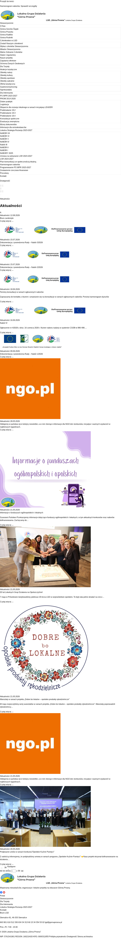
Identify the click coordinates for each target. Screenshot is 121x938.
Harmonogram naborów (10, 165)
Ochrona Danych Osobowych (12, 64)
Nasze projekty (6, 58)
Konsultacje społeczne (9, 119)
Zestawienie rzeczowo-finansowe (14, 170)
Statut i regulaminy (8, 55)
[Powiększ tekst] (2, 186)
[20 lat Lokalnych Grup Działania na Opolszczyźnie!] (45, 587)
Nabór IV (3, 323)
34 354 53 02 (38, 922)
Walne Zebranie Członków (11, 52)
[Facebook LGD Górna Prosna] (1, 893)
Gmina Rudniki (6, 38)
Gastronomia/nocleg (8, 87)
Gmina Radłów (6, 35)
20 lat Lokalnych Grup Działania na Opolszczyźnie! (21, 592)
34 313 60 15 (27, 922)
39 (5, 867)
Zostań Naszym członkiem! (11, 43)
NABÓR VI (4, 136)
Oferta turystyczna (7, 84)
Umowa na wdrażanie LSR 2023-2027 (16, 156)
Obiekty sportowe (7, 78)
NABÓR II (4, 147)
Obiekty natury (6, 72)
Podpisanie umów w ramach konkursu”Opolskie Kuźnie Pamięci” (27, 852)
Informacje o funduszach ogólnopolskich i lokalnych (21, 513)
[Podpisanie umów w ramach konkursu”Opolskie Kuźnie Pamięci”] (45, 846)
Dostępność (72, 937)
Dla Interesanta (6, 93)
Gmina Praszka (6, 32)
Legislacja (4, 104)
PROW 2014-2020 (8, 99)
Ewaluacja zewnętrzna (9, 121)
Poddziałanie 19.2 (7, 110)
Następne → (11, 868)
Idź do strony (5, 871)
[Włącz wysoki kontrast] (0, 186)
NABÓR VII (5, 133)
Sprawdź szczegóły (29, 6)
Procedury (4, 173)
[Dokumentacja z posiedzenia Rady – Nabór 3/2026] (45, 237)
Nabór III (3, 145)
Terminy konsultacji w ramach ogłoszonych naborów (22, 292)
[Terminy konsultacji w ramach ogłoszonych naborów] (36, 286)
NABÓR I (4, 150)
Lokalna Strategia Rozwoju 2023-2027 (16, 130)
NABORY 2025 (6, 153)
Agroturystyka (6, 90)
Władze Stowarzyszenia (10, 49)
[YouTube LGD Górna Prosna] (4, 893)
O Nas (2, 26)
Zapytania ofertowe (8, 61)
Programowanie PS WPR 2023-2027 (15, 167)
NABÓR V (4, 139)
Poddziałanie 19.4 (7, 116)
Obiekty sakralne (7, 81)
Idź (22, 871)
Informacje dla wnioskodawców (13, 127)
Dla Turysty (4, 66)
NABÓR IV (4, 142)
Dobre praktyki (6, 102)
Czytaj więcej (7, 221)
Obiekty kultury (6, 75)
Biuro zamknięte (7, 218)
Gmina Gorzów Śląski (9, 29)
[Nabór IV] (45, 317)
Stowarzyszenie (6, 23)
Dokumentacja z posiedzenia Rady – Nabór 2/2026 (21, 267)
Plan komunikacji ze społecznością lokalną (18, 162)
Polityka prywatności (57, 937)
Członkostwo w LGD (8, 40)
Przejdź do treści (7, 1)
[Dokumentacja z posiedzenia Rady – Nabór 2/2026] (36, 262)
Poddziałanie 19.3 (7, 113)
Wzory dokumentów (8, 124)
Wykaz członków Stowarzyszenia (14, 46)
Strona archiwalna (85, 937)
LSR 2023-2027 (6, 159)
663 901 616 (5, 922)
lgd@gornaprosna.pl (53, 922)
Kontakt (3, 176)
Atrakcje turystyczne (8, 69)
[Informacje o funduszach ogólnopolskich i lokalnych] (45, 507)
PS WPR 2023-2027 (8, 96)
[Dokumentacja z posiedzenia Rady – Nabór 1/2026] (32, 348)
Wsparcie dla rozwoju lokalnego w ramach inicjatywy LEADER (26, 107)
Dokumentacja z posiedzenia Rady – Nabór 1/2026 (21, 354)
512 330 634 (16, 922)
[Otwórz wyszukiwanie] (0, 189)
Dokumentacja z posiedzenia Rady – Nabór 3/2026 (21, 242)
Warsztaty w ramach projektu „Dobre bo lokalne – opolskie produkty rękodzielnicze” (34, 699)
